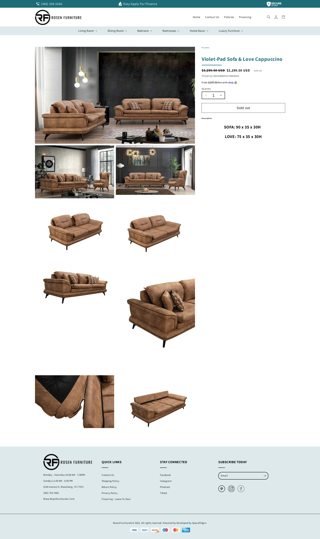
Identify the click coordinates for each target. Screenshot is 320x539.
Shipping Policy (110, 481)
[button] (268, 16)
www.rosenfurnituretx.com (58, 498)
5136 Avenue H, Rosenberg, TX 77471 (63, 486)
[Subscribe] (264, 475)
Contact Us (108, 475)
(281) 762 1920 (51, 492)
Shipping (207, 75)
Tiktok (163, 493)
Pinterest (165, 487)
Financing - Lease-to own (116, 499)
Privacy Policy (110, 493)
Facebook (165, 475)
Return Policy (109, 487)
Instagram (166, 481)
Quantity (206, 88)
